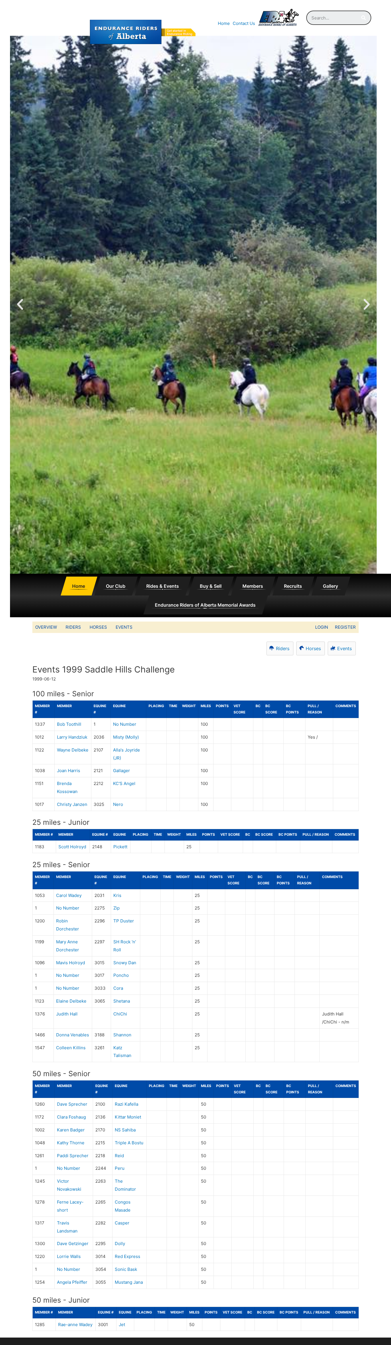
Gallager (121, 770)
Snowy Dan (124, 962)
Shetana (121, 1001)
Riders (73, 627)
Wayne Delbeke (72, 750)
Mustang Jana (129, 1282)
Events (124, 627)
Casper (122, 1223)
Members (252, 586)
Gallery (330, 586)
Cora (118, 988)
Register (345, 627)
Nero (118, 804)
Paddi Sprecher (72, 1155)
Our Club (115, 586)
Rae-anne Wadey (75, 1324)
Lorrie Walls (69, 1256)
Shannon (122, 1035)
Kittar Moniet (128, 1117)
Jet (122, 1324)
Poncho (121, 975)
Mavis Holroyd (70, 962)
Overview (46, 627)
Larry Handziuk (72, 737)
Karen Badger (71, 1130)
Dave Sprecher (72, 1104)
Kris (117, 895)
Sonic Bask (126, 1269)
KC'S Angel (124, 783)
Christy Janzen (72, 804)
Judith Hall (67, 1014)
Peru (120, 1168)
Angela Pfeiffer (72, 1282)
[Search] (363, 17)
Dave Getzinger (72, 1243)
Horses (98, 627)
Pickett (120, 846)
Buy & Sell (211, 586)
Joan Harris (68, 770)
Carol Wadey (69, 895)
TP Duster (123, 921)
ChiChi (120, 1014)
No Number (124, 724)
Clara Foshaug (71, 1117)
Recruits (293, 586)
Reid (119, 1155)
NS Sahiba (125, 1130)
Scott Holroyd (72, 846)
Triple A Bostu (129, 1142)
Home (224, 23)
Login (321, 627)
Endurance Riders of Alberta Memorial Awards (205, 605)
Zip (116, 908)
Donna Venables (72, 1035)
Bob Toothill (69, 724)
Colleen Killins (71, 1047)
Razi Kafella (126, 1104)
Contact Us (244, 23)
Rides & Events (162, 586)
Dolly (120, 1243)
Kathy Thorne (70, 1142)
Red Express (127, 1256)
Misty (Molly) (126, 737)
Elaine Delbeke (71, 1001)
